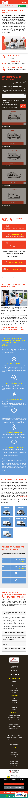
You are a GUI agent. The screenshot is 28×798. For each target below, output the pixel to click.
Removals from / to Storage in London (14, 737)
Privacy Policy (21, 780)
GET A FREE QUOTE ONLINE (15, 792)
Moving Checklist (14, 702)
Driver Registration (14, 765)
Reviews (14, 685)
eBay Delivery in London (14, 744)
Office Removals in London (14, 719)
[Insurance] (14, 777)
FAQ (14, 683)
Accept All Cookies (14, 783)
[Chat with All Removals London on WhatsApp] (7, 796)
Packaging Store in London (14, 726)
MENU (24, 2)
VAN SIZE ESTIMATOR (14, 235)
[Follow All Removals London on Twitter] (11, 674)
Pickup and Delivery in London (14, 739)
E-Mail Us (14, 670)
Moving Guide (14, 700)
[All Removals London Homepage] (5, 2)
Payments (14, 759)
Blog (14, 698)
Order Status (14, 752)
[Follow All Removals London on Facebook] (9, 674)
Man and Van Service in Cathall (9, 279)
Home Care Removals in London (14, 730)
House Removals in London (14, 717)
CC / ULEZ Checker (14, 761)
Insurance (14, 692)
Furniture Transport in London (14, 735)
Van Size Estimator (14, 754)
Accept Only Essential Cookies (14, 787)
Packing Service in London (14, 724)
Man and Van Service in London (11, 277)
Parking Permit (14, 707)
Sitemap (14, 709)
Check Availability (14, 750)
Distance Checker (14, 763)
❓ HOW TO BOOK (20, 82)
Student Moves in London (14, 733)
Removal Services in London (14, 715)
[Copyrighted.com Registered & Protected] (14, 771)
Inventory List (14, 756)
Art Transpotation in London (14, 742)
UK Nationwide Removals (14, 728)
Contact (14, 681)
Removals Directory (14, 705)
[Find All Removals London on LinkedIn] (16, 674)
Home (3, 277)
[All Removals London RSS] (18, 674)
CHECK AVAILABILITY (14, 227)
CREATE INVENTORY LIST (14, 244)
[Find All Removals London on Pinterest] (13, 674)
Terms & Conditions (14, 690)
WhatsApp (23, 5)
